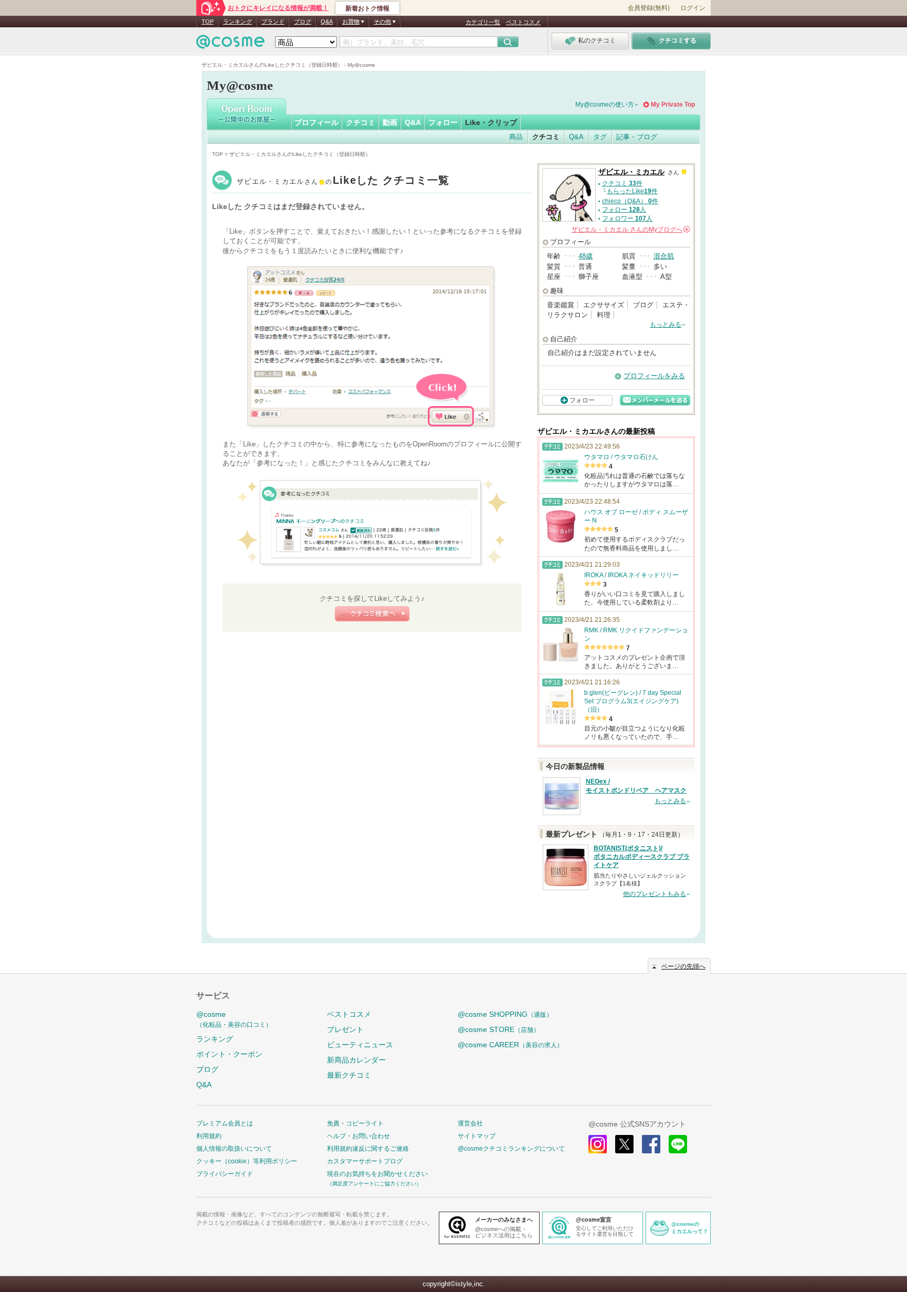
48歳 (585, 256)
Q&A (327, 21)
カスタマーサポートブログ (365, 1161)
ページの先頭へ (683, 966)
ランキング (237, 21)
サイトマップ (476, 1136)
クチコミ (360, 122)
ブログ (302, 21)
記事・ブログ (636, 137)
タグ (600, 137)
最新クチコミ (349, 1075)
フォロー (443, 122)
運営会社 (470, 1123)
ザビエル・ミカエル (343, 181)
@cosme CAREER (510, 1044)
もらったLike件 (632, 191)
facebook (651, 1144)
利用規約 (209, 1136)
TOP (208, 21)
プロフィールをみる (654, 376)
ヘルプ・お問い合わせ (358, 1136)
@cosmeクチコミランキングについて (511, 1148)
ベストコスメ (523, 22)
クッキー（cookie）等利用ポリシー (246, 1161)
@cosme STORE (499, 1029)
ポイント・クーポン (229, 1054)
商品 (516, 137)
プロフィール (316, 122)
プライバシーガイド (224, 1174)
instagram (597, 1144)
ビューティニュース (360, 1044)
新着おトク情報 (367, 8)
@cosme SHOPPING (505, 1014)
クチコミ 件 (622, 183)
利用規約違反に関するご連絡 (368, 1148)
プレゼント (345, 1029)
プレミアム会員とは (224, 1123)
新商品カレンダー (356, 1060)
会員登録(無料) (649, 8)
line (678, 1144)
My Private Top (673, 104)
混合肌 (663, 256)
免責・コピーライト (355, 1123)
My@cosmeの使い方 (604, 104)
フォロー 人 (624, 209)
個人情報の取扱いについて (234, 1148)
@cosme (234, 1019)
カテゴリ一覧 (483, 22)
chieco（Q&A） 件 (630, 201)
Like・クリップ (491, 122)
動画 (390, 122)
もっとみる (665, 324)
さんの (630, 229)
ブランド (272, 21)
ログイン (692, 8)
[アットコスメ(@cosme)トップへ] (230, 44)
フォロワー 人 (627, 218)
